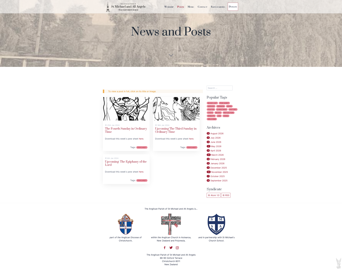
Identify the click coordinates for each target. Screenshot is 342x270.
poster (211, 109)
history (232, 109)
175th (210, 113)
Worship (169, 6)
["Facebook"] (165, 247)
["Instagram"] (177, 247)
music (218, 113)
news (229, 106)
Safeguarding (218, 6)
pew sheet (141, 147)
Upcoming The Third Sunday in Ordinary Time (176, 130)
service (211, 106)
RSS (227, 195)
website (211, 116)
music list (212, 103)
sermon (220, 106)
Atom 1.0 (214, 195)
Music (191, 6)
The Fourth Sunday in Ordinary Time (126, 130)
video (226, 116)
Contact (202, 6)
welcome (212, 119)
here (141, 138)
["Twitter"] (171, 247)
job (219, 116)
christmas (222, 109)
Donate (233, 6)
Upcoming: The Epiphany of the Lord (126, 163)
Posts (180, 6)
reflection (229, 113)
